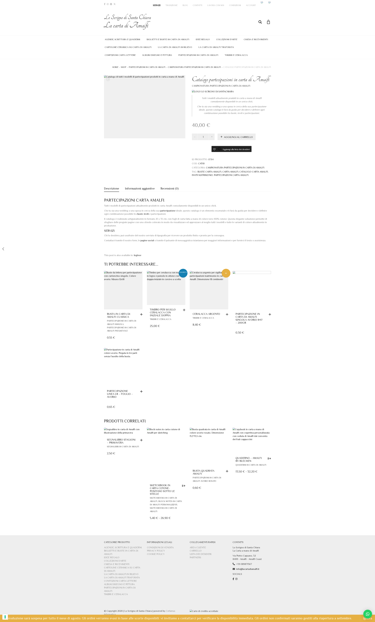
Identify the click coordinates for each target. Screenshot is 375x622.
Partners (195, 557)
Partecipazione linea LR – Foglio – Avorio (120, 394)
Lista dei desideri (200, 554)
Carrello (196, 550)
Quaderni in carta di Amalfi (251, 465)
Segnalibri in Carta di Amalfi (123, 446)
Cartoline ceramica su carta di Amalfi (128, 47)
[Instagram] (108, 4)
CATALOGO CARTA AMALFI (253, 171)
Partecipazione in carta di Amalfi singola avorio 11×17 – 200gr (249, 318)
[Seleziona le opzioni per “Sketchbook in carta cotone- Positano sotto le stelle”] (184, 485)
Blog (185, 5)
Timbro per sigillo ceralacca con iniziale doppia (163, 312)
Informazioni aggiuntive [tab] (140, 188)
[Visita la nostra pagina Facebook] (234, 579)
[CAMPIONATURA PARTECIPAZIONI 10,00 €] (3, 249)
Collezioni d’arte (226, 39)
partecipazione (167, 210)
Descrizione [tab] (111, 188)
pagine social (147, 240)
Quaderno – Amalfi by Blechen (249, 459)
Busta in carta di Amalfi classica (118, 315)
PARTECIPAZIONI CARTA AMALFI (231, 175)
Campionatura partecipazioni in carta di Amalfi (194, 67)
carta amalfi (230, 171)
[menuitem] (262, 2)
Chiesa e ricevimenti (256, 39)
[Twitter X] (115, 4)
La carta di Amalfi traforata (216, 47)
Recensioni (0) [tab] (170, 188)
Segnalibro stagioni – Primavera (121, 441)
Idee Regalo (203, 39)
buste (140, 214)
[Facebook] (104, 4)
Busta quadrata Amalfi (203, 472)
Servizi (157, 5)
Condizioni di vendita (160, 547)
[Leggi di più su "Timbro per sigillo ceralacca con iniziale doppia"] (185, 310)
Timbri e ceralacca (236, 55)
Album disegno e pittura (157, 55)
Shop (123, 67)
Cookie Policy (156, 554)
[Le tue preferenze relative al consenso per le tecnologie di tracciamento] (5, 617)
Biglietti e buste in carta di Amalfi (168, 39)
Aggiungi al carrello (238, 137)
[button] (142, 314)
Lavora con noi (215, 5)
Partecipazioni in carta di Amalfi (198, 55)
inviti (146, 214)
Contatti (197, 5)
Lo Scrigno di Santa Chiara (127, 22)
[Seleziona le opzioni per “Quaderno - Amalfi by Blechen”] (270, 458)
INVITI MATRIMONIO (202, 175)
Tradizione (172, 5)
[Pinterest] (111, 4)
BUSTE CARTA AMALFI (209, 171)
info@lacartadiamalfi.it (247, 569)
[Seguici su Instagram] (236, 579)
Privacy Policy (156, 550)
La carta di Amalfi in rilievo (175, 47)
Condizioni (235, 5)
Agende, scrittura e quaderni (122, 39)
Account (251, 5)
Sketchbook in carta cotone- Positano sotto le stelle (162, 489)
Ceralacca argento (206, 313)
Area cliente (198, 547)
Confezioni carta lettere (120, 55)
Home (115, 67)
